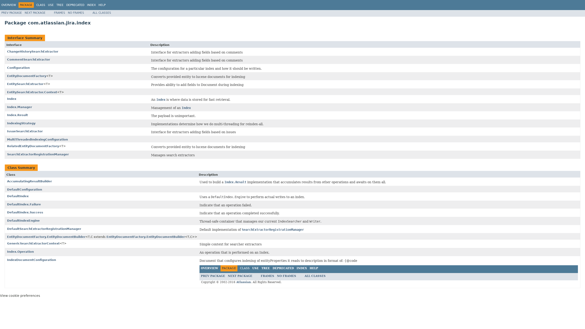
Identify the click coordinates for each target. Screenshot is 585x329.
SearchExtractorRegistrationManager (38, 154)
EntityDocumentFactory (26, 76)
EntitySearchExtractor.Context (32, 92)
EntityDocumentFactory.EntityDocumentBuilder (46, 237)
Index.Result (17, 115)
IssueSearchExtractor (25, 131)
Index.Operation (20, 251)
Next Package (35, 12)
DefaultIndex (18, 196)
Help (102, 5)
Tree (60, 5)
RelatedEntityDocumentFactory (33, 146)
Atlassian (243, 282)
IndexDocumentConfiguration (31, 260)
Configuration (18, 67)
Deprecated (75, 5)
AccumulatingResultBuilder (29, 181)
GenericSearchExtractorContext (33, 243)
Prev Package (11, 12)
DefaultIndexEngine (23, 220)
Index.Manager (19, 107)
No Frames (76, 12)
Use (51, 5)
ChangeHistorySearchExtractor (32, 51)
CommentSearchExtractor (28, 59)
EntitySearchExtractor (25, 84)
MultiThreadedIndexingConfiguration (37, 139)
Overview (8, 5)
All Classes (102, 12)
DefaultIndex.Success (25, 212)
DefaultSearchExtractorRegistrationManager (44, 229)
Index (91, 5)
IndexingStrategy (21, 123)
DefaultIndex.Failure (24, 204)
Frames (59, 12)
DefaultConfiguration (24, 189)
